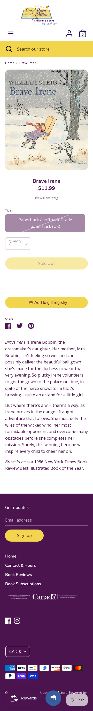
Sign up (24, 535)
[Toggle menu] (11, 33)
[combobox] (18, 243)
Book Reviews (18, 575)
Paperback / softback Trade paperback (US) (45, 223)
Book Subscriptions (23, 584)
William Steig (49, 198)
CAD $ (15, 651)
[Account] (69, 31)
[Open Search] (8, 49)
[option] (46, 120)
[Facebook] (8, 620)
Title (8, 210)
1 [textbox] (10, 245)
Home (11, 556)
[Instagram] (17, 620)
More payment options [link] (46, 291)
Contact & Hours (20, 565)
